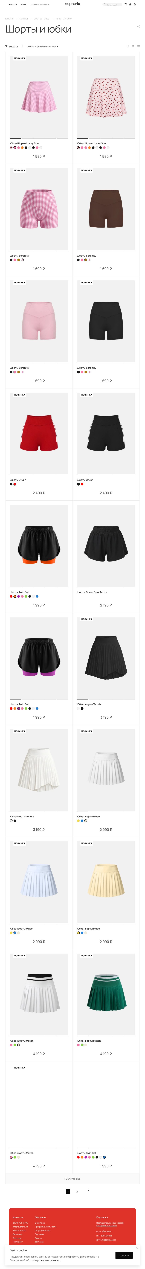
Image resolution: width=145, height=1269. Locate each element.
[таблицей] (138, 46)
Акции (23, 4)
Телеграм (17, 1238)
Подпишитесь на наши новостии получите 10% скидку (110, 1224)
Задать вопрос (19, 1230)
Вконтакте (17, 1234)
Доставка (39, 1242)
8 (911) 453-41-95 (20, 1223)
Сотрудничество (42, 1230)
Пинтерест (17, 1242)
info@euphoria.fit (20, 1227)
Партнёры (39, 1234)
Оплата (38, 1238)
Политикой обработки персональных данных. (35, 1260)
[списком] (133, 46)
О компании (40, 1223)
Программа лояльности (39, 4)
